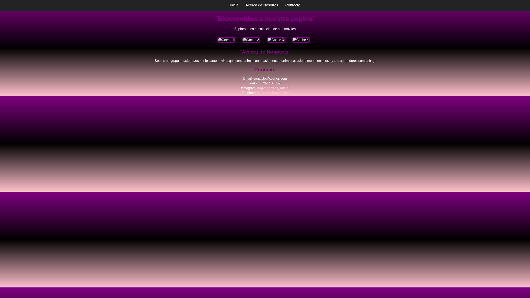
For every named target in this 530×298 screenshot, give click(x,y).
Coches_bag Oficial (273, 93)
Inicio (234, 5)
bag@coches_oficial (273, 88)
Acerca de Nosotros (262, 5)
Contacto (292, 5)
